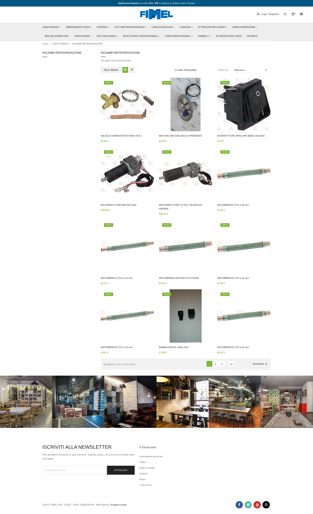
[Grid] (125, 70)
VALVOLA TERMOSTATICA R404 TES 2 (121, 135)
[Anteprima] (147, 107)
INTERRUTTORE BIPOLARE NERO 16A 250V (241, 135)
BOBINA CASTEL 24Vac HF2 (174, 347)
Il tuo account (148, 447)
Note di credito (147, 468)
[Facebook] (239, 504)
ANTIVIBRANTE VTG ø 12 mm (117, 278)
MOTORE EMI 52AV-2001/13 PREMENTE (180, 135)
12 (231, 364)
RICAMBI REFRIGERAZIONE (62, 52)
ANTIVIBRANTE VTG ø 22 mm (233, 347)
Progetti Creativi (118, 504)
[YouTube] (257, 504)
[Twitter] (248, 504)
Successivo (260, 364)
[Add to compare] (147, 115)
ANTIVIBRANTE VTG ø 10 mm (117, 347)
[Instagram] (266, 504)
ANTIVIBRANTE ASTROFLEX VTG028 (179, 278)
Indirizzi (143, 473)
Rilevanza (251, 70)
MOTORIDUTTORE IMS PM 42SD (118, 205)
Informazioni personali (151, 456)
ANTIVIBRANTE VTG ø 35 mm (233, 205)
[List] (132, 70)
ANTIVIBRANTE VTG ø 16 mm (233, 278)
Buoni (142, 479)
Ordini (143, 462)
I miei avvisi (145, 485)
